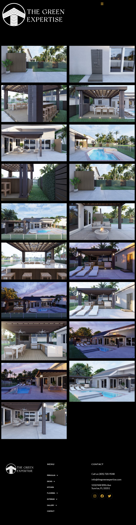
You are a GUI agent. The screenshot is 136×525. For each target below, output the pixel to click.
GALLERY (50, 505)
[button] (102, 3)
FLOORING (51, 493)
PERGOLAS (51, 475)
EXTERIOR (51, 499)
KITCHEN (50, 487)
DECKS (49, 481)
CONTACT (50, 511)
